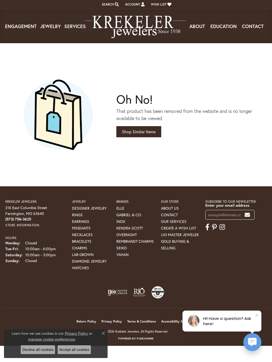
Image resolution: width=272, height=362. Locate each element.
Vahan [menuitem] (122, 254)
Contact (253, 26)
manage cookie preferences (51, 339)
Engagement (21, 26)
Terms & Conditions (141, 321)
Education (223, 26)
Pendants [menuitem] (81, 228)
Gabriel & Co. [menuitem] (129, 214)
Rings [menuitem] (77, 214)
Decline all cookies (37, 349)
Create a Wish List (178, 228)
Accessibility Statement (178, 321)
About (197, 26)
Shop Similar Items (139, 131)
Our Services (173, 221)
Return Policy (86, 321)
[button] (110, 4)
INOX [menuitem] (120, 221)
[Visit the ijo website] (118, 292)
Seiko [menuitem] (121, 247)
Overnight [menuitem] (126, 234)
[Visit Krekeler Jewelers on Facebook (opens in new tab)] (207, 227)
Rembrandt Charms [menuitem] (135, 241)
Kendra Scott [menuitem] (129, 228)
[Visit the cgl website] (157, 292)
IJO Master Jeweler (180, 234)
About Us (170, 208)
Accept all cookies (74, 349)
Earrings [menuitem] (80, 221)
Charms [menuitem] (79, 247)
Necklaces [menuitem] (82, 234)
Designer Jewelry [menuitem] (89, 208)
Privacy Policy (111, 321)
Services (75, 26)
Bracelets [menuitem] (81, 241)
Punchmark (145, 338)
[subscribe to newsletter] (247, 214)
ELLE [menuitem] (120, 208)
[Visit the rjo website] (139, 292)
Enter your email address (227, 205)
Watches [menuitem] (80, 267)
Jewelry (50, 26)
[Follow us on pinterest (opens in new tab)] (214, 227)
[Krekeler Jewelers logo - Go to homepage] (136, 26)
